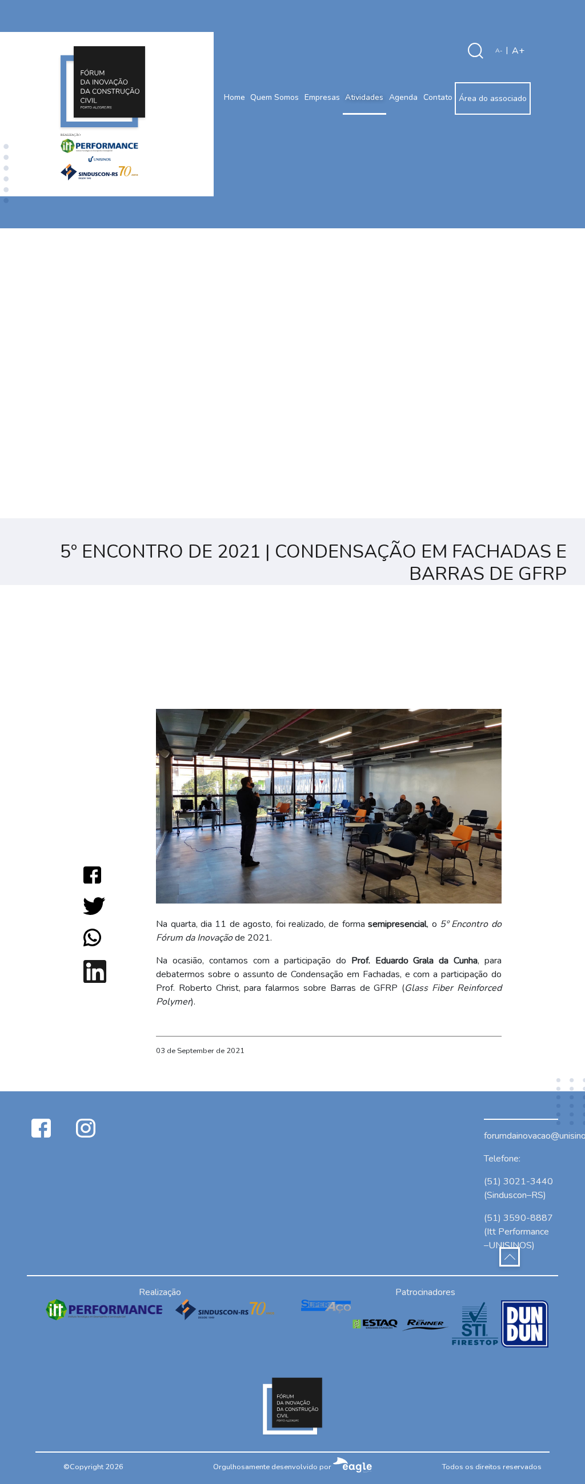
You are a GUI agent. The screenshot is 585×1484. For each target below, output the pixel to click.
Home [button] (234, 97)
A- (498, 50)
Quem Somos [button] (274, 97)
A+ (518, 51)
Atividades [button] (364, 97)
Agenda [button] (403, 97)
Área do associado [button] (493, 98)
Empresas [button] (322, 97)
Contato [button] (437, 97)
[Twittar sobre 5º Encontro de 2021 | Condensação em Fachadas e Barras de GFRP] (94, 906)
